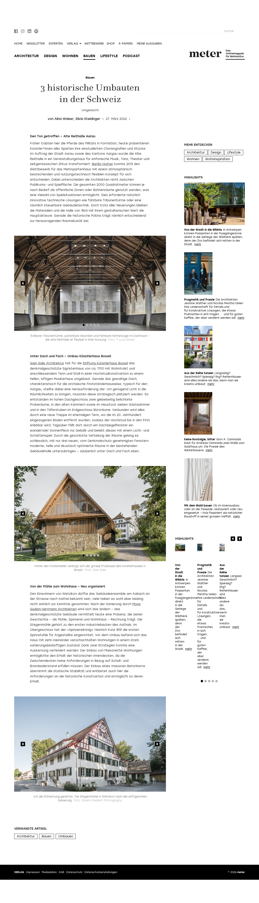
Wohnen (70, 56)
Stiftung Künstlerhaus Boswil (105, 363)
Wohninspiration (217, 159)
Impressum (33, 872)
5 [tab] (98, 326)
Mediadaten (49, 872)
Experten (56, 43)
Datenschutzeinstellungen (100, 872)
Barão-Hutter (102, 164)
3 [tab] (91, 326)
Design (50, 56)
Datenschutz (74, 872)
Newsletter (36, 43)
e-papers (126, 43)
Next (157, 283)
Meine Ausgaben (149, 43)
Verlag (19, 872)
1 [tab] (84, 326)
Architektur (26, 56)
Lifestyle (109, 56)
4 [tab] (94, 326)
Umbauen (65, 836)
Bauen (89, 56)
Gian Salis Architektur (47, 363)
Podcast (131, 56)
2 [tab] (87, 326)
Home (18, 43)
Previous (23, 283)
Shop (111, 43)
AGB (61, 872)
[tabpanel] (90, 283)
